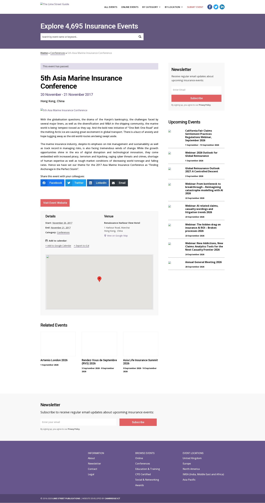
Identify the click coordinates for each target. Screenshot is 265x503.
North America (191, 469)
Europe (187, 463)
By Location (172, 7)
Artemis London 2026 (53, 360)
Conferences (57, 53)
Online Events (129, 7)
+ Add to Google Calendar (58, 245)
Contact (92, 469)
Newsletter (94, 463)
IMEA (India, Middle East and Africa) (203, 474)
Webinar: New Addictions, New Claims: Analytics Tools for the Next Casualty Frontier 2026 (204, 246)
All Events (110, 7)
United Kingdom (192, 458)
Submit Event (195, 7)
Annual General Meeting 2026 (203, 262)
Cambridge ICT (112, 498)
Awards (139, 485)
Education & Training (147, 469)
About (91, 458)
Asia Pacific (189, 479)
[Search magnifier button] (140, 36)
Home (44, 53)
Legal (91, 474)
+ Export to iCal (81, 245)
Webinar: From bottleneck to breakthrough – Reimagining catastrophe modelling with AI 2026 (204, 188)
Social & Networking (147, 479)
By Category (150, 7)
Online (139, 458)
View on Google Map (117, 235)
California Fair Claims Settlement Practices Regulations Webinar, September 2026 (198, 135)
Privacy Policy (205, 105)
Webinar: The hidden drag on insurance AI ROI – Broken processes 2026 (203, 228)
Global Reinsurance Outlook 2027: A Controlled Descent (202, 170)
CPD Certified (143, 474)
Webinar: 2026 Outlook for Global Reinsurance (201, 154)
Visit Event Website (55, 202)
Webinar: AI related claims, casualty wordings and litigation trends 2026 (201, 209)
